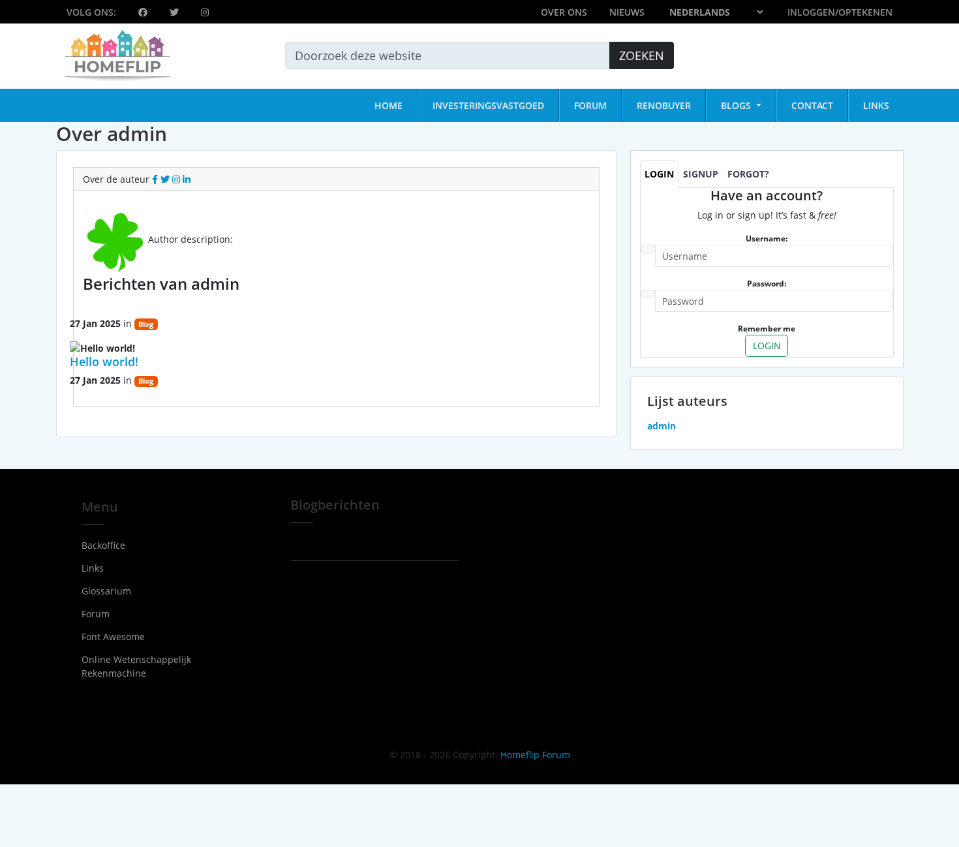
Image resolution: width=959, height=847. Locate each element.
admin (196, 216)
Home (388, 105)
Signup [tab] (700, 174)
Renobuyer (664, 105)
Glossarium (106, 591)
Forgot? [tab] (748, 174)
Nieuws (627, 12)
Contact (812, 105)
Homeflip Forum (535, 754)
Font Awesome (113, 636)
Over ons (564, 12)
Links (93, 568)
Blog (145, 324)
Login (767, 345)
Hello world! (104, 361)
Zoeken (641, 55)
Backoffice (103, 545)
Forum (590, 105)
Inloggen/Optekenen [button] (839, 12)
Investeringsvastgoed (488, 105)
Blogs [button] (737, 105)
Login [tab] (659, 174)
